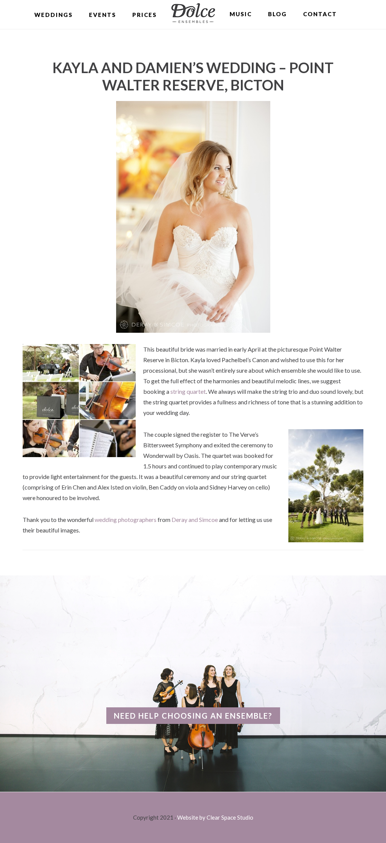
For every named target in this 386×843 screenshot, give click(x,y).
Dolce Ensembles (193, 14)
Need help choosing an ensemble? (193, 715)
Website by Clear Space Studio (215, 817)
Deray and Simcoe (195, 519)
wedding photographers (125, 519)
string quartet (188, 391)
